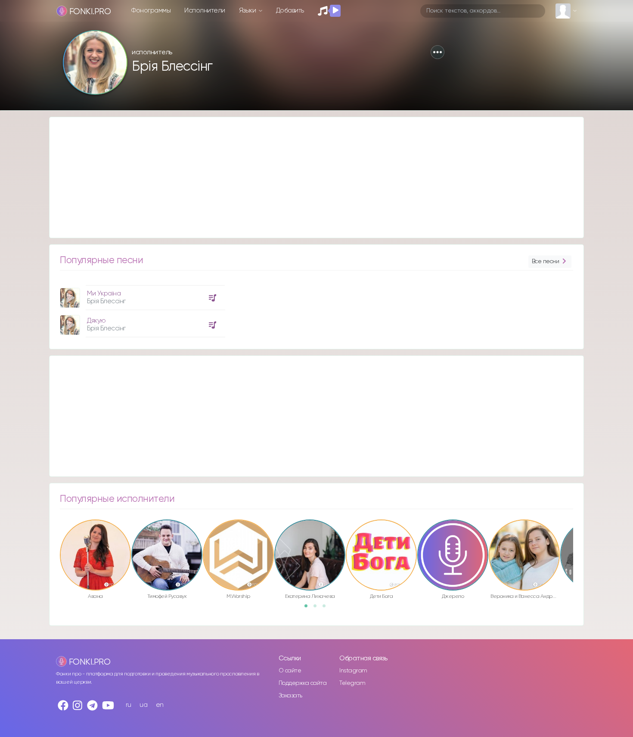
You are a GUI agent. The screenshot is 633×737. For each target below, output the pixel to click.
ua (143, 705)
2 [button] (317, 608)
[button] (437, 52)
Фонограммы (151, 10)
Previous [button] (55, 536)
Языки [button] (248, 10)
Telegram (352, 683)
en (160, 705)
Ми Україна (104, 293)
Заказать (290, 696)
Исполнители (204, 10)
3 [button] (327, 608)
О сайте (290, 671)
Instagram (353, 671)
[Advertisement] (308, 177)
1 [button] (308, 608)
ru (128, 705)
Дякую (96, 320)
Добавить (290, 10)
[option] (141, 308)
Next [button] (577, 536)
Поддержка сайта (303, 683)
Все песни (545, 261)
